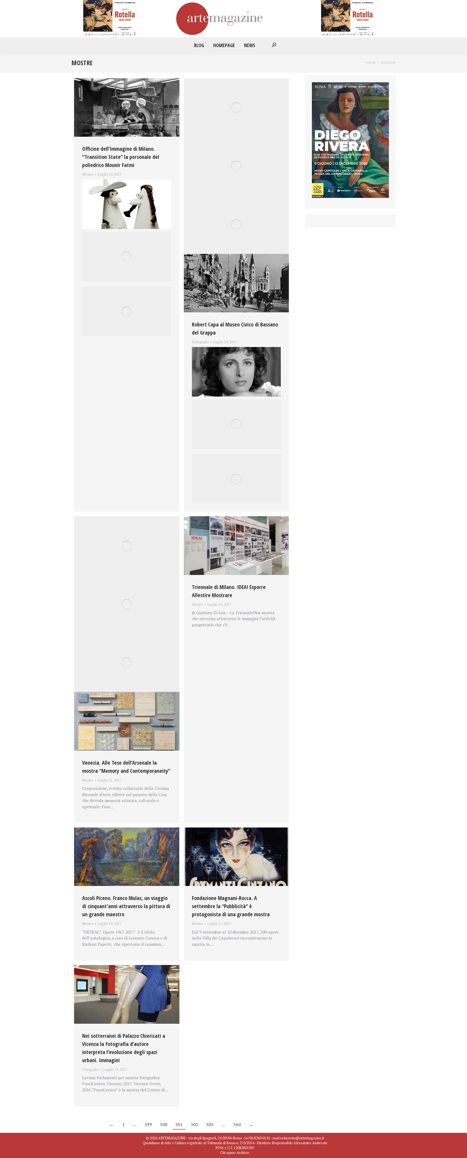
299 (148, 1124)
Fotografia (200, 341)
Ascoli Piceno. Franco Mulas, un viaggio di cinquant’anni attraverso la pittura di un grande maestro (126, 906)
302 (194, 1124)
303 (210, 1124)
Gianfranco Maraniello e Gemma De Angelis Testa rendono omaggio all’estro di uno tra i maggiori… (123, 180)
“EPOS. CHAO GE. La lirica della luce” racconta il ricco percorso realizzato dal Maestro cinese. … (235, 348)
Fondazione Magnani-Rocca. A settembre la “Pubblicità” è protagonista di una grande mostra (231, 906)
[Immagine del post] (126, 107)
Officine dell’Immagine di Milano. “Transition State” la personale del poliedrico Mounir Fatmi (120, 157)
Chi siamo (228, 1152)
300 (163, 1124)
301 (179, 1124)
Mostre (87, 174)
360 (237, 1124)
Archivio (242, 1152)
